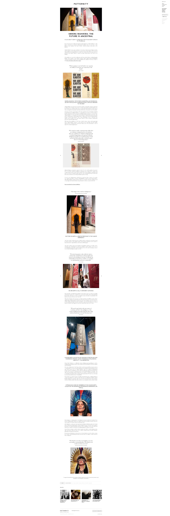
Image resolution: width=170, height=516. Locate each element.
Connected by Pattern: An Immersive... (63, 501)
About (163, 3)
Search (163, 1)
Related (62, 487)
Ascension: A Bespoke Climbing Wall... (86, 501)
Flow (162, 21)
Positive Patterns (164, 19)
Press (163, 6)
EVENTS (163, 10)
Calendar (163, 5)
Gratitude (163, 22)
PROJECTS (164, 9)
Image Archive (164, 4)
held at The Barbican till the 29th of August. (74, 60)
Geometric (163, 20)
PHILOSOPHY (164, 8)
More (163, 23)
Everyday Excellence (165, 18)
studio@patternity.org (75, 510)
